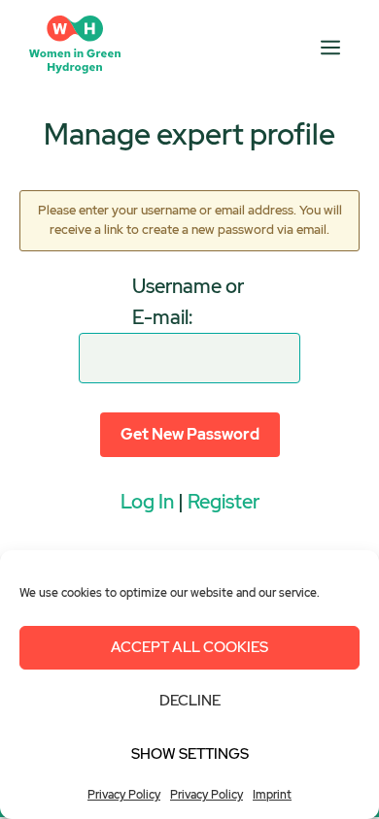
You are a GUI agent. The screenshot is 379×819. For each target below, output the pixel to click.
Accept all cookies (189, 647)
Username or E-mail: (188, 302)
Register (223, 501)
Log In (147, 501)
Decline (190, 700)
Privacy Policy (123, 795)
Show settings (190, 754)
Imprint (272, 795)
